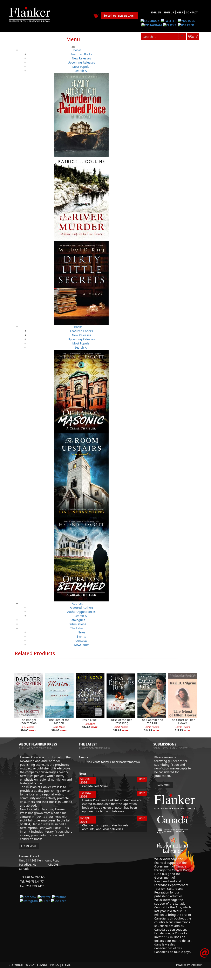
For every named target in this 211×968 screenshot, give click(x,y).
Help (180, 12)
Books (77, 50)
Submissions (77, 624)
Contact (192, 12)
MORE (142, 779)
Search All (81, 71)
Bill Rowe (90, 723)
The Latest (77, 628)
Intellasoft (196, 965)
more (32, 730)
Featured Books (81, 54)
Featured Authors (81, 607)
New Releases (81, 58)
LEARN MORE (28, 846)
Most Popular (81, 67)
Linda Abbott (59, 726)
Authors (77, 603)
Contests (81, 641)
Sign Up (169, 12)
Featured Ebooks (81, 331)
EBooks (77, 327)
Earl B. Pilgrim (121, 726)
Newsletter (81, 645)
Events (81, 636)
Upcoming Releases (81, 62)
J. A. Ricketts (28, 726)
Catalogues (77, 620)
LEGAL (66, 965)
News (81, 632)
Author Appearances (81, 612)
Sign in (156, 12)
